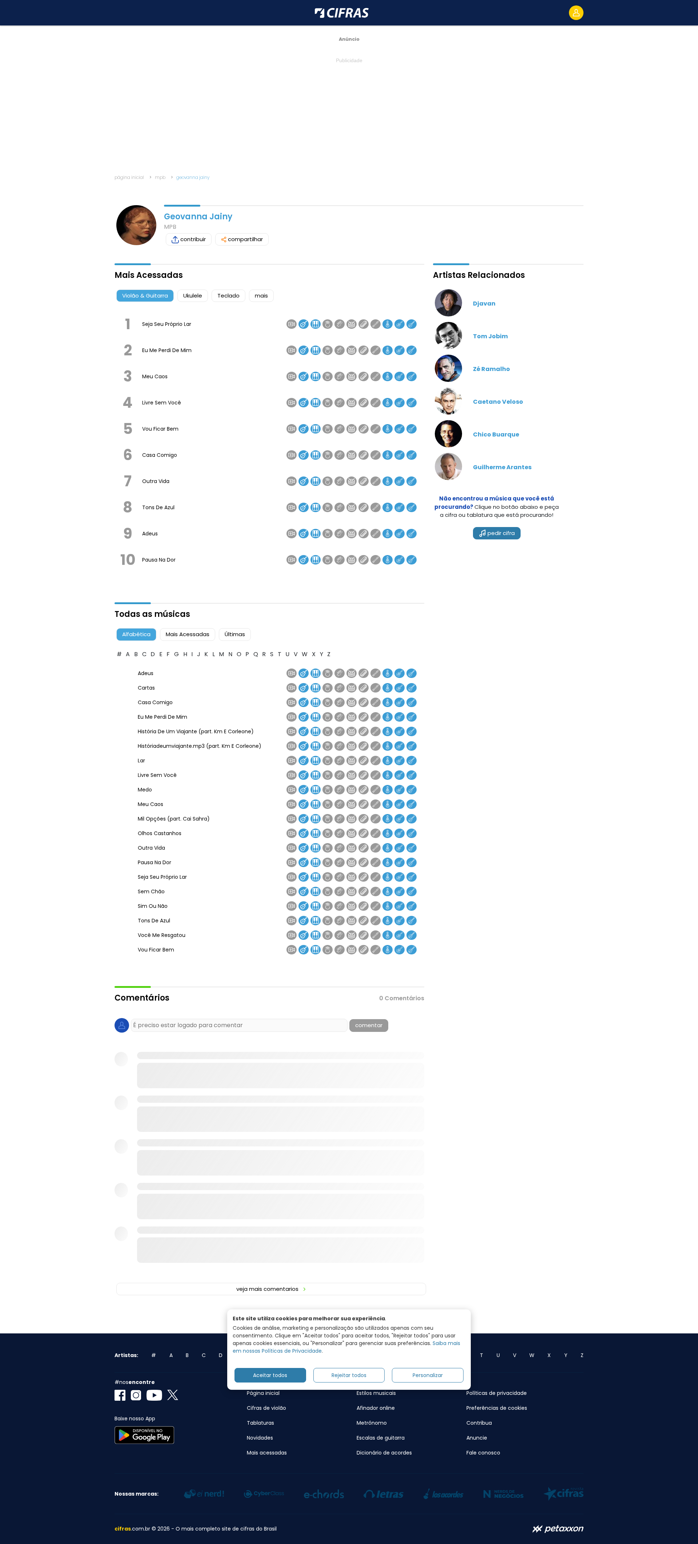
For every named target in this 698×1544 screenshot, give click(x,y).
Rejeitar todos (349, 1375)
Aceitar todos (270, 1375)
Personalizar (428, 1375)
